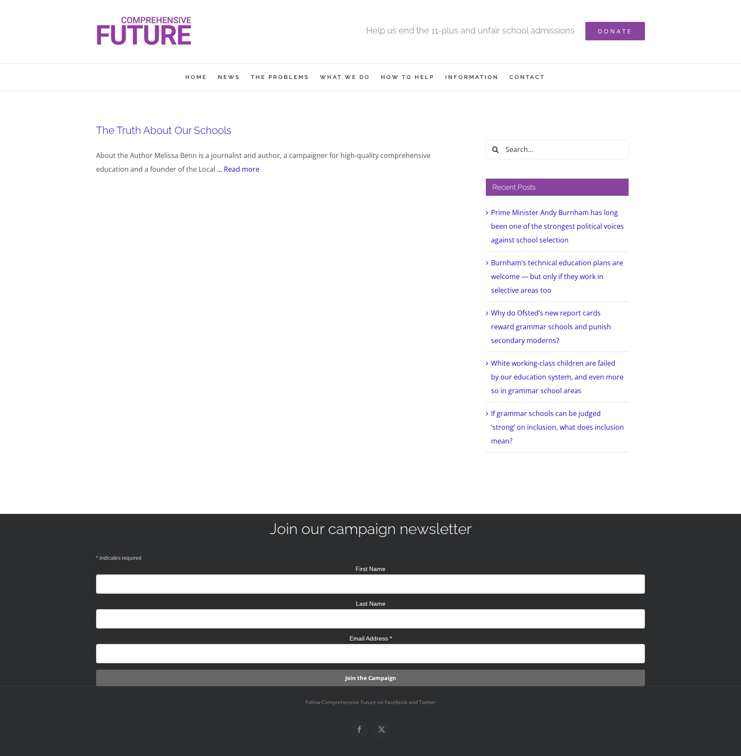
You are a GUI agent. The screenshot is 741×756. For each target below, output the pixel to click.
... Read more (238, 169)
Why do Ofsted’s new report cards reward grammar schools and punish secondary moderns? (551, 326)
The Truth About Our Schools (164, 130)
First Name (370, 568)
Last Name (371, 603)
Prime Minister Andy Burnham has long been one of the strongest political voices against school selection (557, 226)
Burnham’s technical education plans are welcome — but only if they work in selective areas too (557, 276)
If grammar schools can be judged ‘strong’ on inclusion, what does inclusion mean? (557, 427)
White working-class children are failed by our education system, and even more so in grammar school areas (557, 376)
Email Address (370, 638)
